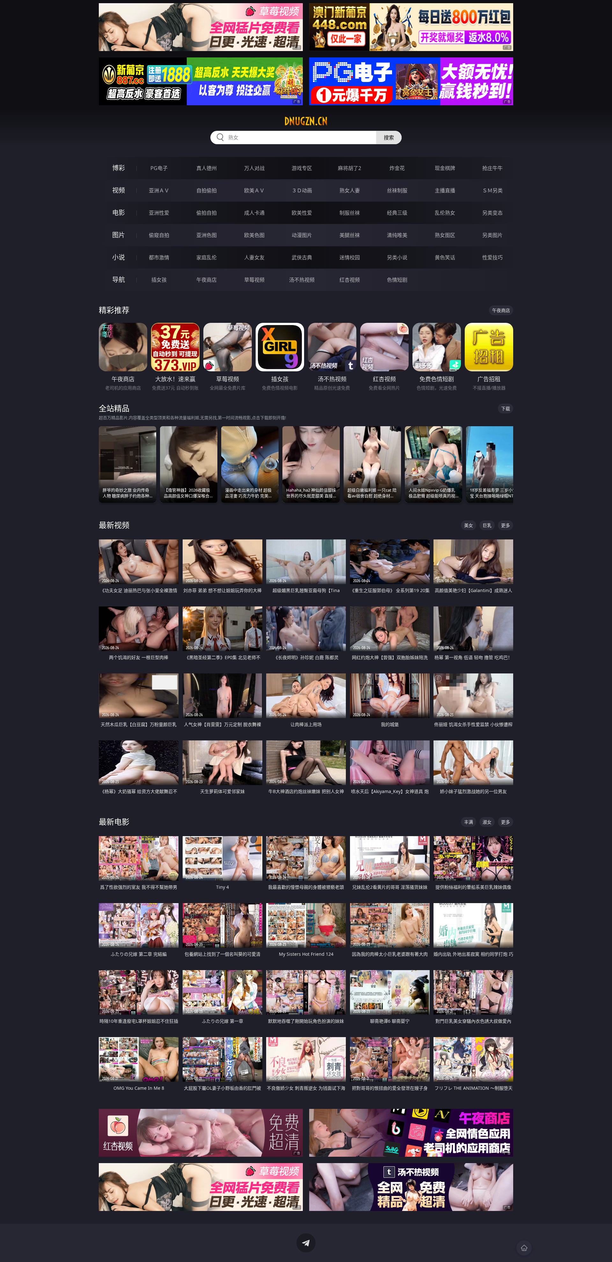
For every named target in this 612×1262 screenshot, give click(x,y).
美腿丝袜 (349, 235)
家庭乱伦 (206, 257)
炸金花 (397, 168)
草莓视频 (254, 279)
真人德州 (206, 168)
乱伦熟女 (445, 212)
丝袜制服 (397, 190)
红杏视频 (349, 279)
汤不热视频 (302, 279)
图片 (118, 235)
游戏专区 (302, 168)
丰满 (468, 822)
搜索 (389, 137)
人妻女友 (254, 257)
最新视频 (114, 525)
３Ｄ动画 (302, 190)
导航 (118, 279)
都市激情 (159, 257)
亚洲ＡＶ (159, 190)
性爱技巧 (492, 257)
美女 (468, 525)
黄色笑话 (445, 257)
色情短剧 (397, 279)
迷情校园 (349, 257)
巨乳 (487, 525)
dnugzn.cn (306, 121)
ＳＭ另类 (492, 190)
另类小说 (397, 257)
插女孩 (159, 279)
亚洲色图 (206, 235)
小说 (118, 257)
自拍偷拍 (206, 190)
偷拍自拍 (206, 212)
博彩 (118, 168)
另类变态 (492, 212)
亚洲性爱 (159, 212)
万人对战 (254, 168)
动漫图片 (302, 235)
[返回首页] (524, 1248)
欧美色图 (254, 235)
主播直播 (445, 190)
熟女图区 (445, 235)
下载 (505, 408)
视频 (118, 190)
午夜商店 (206, 279)
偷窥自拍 (159, 235)
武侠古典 (302, 257)
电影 (118, 212)
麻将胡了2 (349, 168)
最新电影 (114, 821)
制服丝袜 (349, 212)
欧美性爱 (302, 212)
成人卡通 (254, 212)
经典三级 (397, 212)
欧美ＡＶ (254, 190)
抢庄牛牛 (492, 168)
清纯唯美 (397, 235)
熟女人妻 (349, 190)
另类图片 (492, 235)
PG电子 (159, 168)
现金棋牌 (445, 168)
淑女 (487, 822)
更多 (505, 525)
